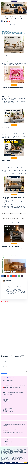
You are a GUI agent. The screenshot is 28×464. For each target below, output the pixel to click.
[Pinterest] (8, 276)
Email (11, 364)
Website (20, 364)
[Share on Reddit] (7, 21)
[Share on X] (4, 21)
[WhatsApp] (19, 276)
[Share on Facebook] (1, 21)
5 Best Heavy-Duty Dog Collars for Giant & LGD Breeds (6, 356)
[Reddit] (13, 276)
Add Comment (4, 366)
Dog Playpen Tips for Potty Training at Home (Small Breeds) (20, 356)
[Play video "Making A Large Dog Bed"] (14, 266)
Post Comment (4, 373)
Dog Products (15, 18)
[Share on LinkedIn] (6, 21)
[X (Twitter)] (5, 276)
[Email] (22, 276)
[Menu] (26, 1)
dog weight (7, 63)
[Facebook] (2, 276)
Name (3, 364)
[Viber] (16, 276)
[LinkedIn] (11, 276)
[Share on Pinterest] (9, 21)
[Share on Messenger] (3, 21)
